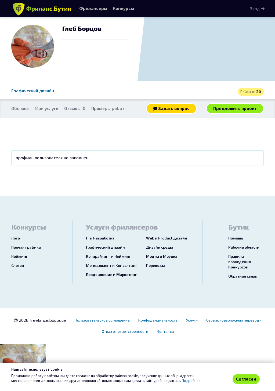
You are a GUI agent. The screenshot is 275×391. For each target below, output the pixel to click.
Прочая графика (26, 247)
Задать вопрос (173, 108)
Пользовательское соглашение (102, 320)
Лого (15, 238)
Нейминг (19, 256)
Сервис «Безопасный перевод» (233, 320)
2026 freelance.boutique (42, 320)
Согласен (246, 378)
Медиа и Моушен (162, 256)
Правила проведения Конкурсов (239, 261)
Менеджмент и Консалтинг (111, 265)
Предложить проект (235, 108)
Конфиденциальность (158, 320)
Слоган (17, 265)
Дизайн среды (159, 247)
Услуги (192, 320)
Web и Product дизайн (166, 238)
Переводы (155, 265)
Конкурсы (123, 8)
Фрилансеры (93, 8)
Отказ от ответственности (125, 331)
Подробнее (191, 380)
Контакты (165, 331)
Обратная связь (242, 276)
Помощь (235, 238)
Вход (254, 8)
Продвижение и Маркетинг (111, 274)
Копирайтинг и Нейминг (108, 256)
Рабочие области (243, 247)
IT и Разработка (100, 238)
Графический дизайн (32, 90)
